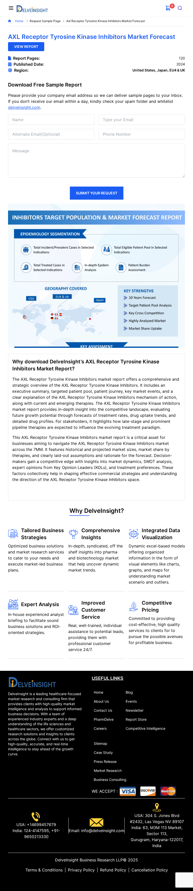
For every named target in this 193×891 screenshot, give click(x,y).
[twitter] (92, 880)
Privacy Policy (81, 869)
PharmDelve (104, 719)
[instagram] (105, 880)
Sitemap (100, 743)
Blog (129, 692)
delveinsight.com (24, 107)
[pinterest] (101, 880)
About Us (101, 701)
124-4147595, (36, 830)
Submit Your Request (96, 193)
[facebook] (96, 880)
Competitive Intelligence (145, 728)
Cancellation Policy (149, 869)
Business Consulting (110, 779)
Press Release (105, 761)
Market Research (108, 770)
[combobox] (180, 8)
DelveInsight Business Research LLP (89, 859)
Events (131, 701)
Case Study (103, 752)
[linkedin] (88, 880)
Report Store (136, 719)
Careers (100, 728)
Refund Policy (113, 869)
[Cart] (168, 8)
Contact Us (103, 710)
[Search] (180, 8)
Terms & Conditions (44, 869)
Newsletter (134, 710)
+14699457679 (41, 824)
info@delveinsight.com (102, 830)
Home (19, 21)
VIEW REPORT (26, 46)
